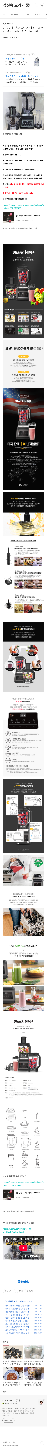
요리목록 (14, 14)
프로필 (37, 14)
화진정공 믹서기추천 (14, 58)
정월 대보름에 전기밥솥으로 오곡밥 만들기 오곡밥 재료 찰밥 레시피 (17, 1334)
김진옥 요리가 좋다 (18, 5)
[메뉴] (42, 5)
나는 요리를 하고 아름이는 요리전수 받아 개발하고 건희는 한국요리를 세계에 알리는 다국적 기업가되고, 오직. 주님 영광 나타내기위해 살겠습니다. (18, 1412)
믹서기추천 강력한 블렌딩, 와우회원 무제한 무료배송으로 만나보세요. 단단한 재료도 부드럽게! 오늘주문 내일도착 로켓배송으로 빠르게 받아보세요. (22, 80)
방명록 (26, 14)
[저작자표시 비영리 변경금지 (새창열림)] (29, 1291)
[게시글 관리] (13, 1291)
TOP (42, 1443)
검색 (37, 5)
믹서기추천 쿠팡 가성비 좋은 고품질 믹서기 (23, 75)
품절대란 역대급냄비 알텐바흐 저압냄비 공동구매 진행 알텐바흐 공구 (18, 1312)
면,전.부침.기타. (12, 1301)
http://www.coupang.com (16, 72)
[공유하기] (10, 1291)
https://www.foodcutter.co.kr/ (17, 55)
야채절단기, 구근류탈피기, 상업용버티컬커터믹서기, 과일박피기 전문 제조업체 (16, 63)
